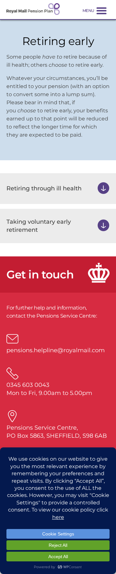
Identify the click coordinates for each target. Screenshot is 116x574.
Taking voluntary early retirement (38, 225)
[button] (95, 10)
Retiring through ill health (44, 188)
